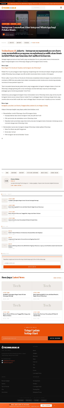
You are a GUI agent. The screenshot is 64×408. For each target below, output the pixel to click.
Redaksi (35, 383)
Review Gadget (6, 381)
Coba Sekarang (46, 405)
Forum (34, 370)
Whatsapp (21, 172)
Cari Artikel (4, 392)
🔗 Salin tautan (35, 42)
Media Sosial (44, 172)
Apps (26, 20)
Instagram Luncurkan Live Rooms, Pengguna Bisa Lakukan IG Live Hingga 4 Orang (25, 105)
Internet (35, 362)
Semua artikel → (58, 278)
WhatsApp (19, 42)
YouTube (36, 400)
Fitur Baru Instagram (32, 172)
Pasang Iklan (36, 389)
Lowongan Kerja (37, 373)
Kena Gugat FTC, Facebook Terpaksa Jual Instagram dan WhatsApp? (21, 68)
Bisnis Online (54, 172)
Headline (20, 20)
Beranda (4, 20)
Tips (34, 367)
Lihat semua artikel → (17, 185)
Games (3, 383)
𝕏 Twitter (11, 42)
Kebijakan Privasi (37, 392)
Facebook (26, 42)
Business (35, 356)
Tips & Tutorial (5, 386)
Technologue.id (9, 50)
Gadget (35, 353)
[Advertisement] (32, 154)
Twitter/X (28, 400)
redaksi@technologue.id (9, 360)
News (34, 350)
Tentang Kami (36, 381)
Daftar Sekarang (55, 338)
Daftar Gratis (32, 266)
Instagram (13, 172)
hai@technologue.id (8, 362)
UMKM (7, 172)
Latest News (11, 20)
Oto (34, 364)
